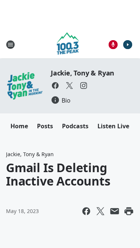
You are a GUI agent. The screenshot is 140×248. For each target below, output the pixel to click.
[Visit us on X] (69, 85)
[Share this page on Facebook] (86, 211)
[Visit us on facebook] (55, 85)
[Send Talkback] (113, 44)
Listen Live (113, 126)
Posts (45, 126)
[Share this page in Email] (114, 211)
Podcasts (75, 126)
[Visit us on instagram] (83, 85)
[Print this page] (129, 211)
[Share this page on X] (100, 211)
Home (19, 126)
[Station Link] (68, 44)
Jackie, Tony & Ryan (82, 72)
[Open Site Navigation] (10, 44)
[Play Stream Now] (127, 44)
